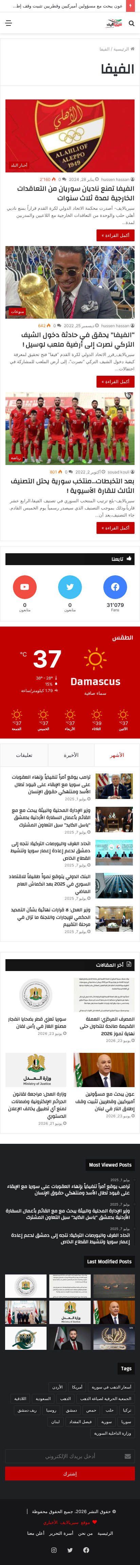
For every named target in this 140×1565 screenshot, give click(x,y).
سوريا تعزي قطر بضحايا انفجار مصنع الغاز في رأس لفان (37, 1023)
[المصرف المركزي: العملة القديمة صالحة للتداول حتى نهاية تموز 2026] (104, 995)
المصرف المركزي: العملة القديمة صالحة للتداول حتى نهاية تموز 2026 (107, 1026)
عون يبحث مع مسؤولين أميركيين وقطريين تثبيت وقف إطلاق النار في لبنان (105, 1101)
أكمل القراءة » (115, 235)
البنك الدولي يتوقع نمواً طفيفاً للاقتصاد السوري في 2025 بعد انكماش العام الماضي (49, 884)
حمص (91, 1410)
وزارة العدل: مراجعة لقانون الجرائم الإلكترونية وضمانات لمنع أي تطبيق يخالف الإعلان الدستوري (37, 1105)
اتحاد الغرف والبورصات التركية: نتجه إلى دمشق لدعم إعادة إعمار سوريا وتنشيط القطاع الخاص (50, 851)
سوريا (126, 1421)
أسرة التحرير (61, 1533)
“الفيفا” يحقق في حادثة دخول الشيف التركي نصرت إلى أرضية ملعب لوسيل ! (78, 340)
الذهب (65, 1398)
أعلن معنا (36, 1533)
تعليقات (24, 755)
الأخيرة (71, 755)
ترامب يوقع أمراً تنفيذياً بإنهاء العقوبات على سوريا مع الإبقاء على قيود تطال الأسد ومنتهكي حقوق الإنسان (51, 784)
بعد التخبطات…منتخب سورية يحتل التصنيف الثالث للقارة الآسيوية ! (73, 486)
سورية (106, 1421)
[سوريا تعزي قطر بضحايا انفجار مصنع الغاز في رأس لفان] (35, 995)
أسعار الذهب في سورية (111, 1387)
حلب (109, 1410)
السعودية (43, 1398)
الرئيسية (121, 49)
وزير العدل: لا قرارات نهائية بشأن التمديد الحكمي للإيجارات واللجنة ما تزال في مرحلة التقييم (50, 917)
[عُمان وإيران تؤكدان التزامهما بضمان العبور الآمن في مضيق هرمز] (114, 1286)
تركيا (127, 1410)
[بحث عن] (131, 25)
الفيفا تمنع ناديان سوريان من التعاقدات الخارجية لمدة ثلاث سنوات (76, 193)
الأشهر (117, 755)
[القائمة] (8, 25)
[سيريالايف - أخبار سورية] (114, 23)
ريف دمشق (27, 1410)
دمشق (71, 1410)
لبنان (55, 1421)
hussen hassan (115, 179)
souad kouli (118, 471)
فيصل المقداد (80, 1421)
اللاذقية (20, 1398)
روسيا (51, 1410)
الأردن (57, 1387)
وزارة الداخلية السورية (112, 1433)
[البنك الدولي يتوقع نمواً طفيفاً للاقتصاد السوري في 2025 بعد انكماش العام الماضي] (114, 885)
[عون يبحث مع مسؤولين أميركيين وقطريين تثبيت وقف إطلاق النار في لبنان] (104, 1070)
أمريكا (77, 1387)
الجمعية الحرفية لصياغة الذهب (105, 1398)
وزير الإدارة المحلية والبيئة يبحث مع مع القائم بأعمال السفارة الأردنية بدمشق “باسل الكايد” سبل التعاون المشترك (51, 818)
